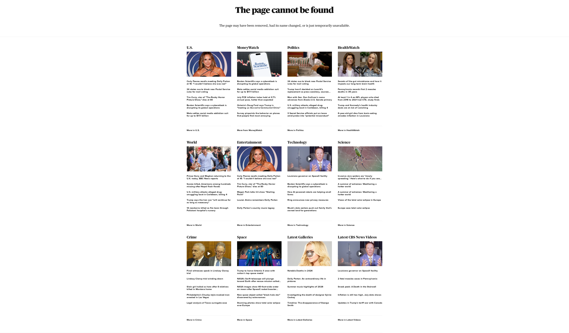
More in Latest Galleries (299, 319)
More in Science (346, 225)
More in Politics (295, 130)
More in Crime (194, 319)
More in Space (244, 319)
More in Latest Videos (349, 319)
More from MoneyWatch (249, 130)
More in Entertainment (249, 225)
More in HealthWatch (349, 130)
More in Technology (297, 225)
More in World (194, 225)
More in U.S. (193, 130)
